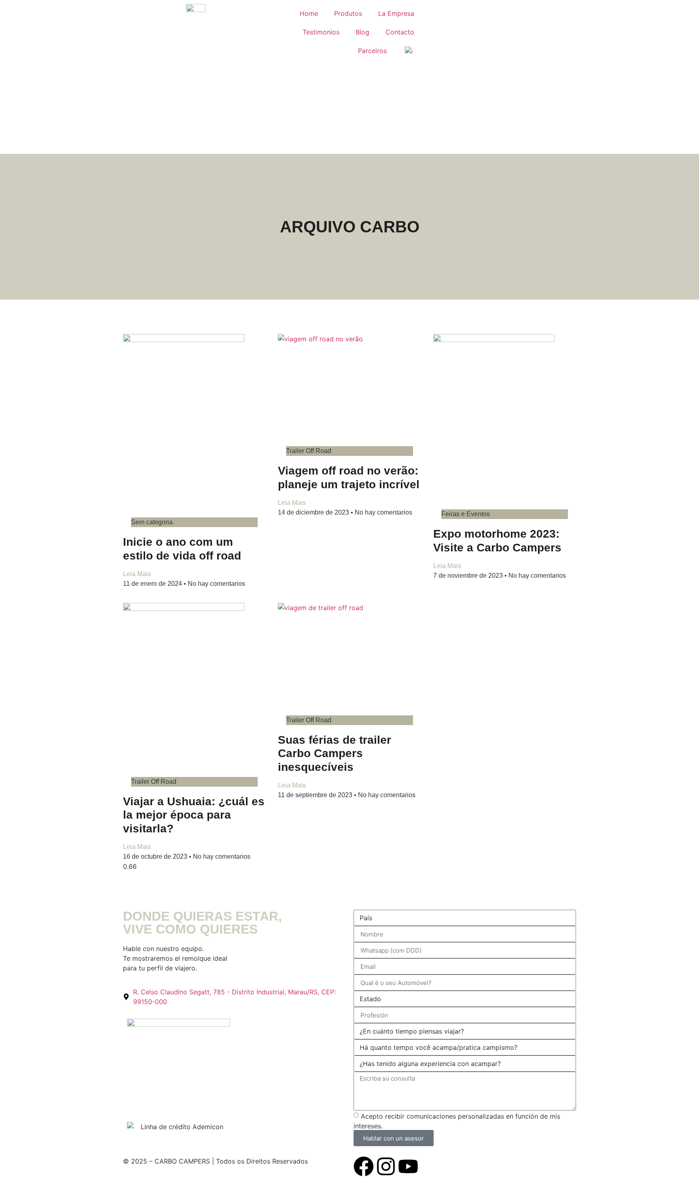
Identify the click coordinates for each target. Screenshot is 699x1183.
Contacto (400, 32)
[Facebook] (364, 1166)
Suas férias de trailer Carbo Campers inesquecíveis (334, 753)
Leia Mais (137, 573)
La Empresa (396, 13)
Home (309, 13)
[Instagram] (386, 1166)
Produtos (348, 13)
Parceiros (372, 51)
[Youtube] (408, 1166)
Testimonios (321, 32)
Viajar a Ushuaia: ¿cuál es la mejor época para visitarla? (194, 815)
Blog (362, 32)
